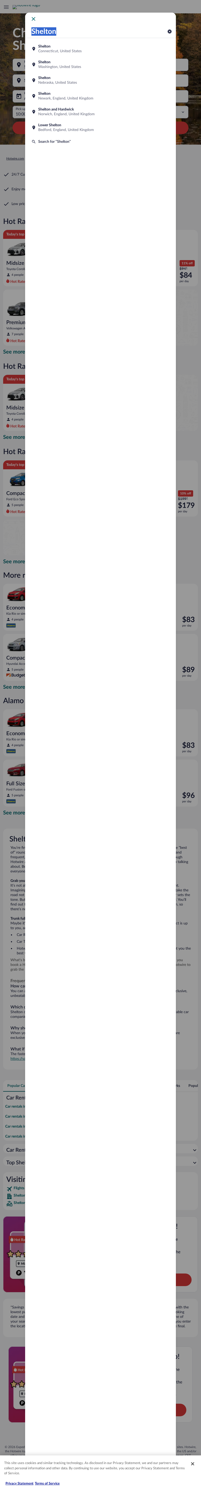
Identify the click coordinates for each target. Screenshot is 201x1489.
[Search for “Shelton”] (100, 141)
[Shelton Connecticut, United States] (100, 49)
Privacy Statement (19, 1483)
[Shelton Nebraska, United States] (100, 80)
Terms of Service (47, 1483)
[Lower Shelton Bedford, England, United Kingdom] (100, 127)
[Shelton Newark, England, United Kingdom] (100, 96)
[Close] (192, 1464)
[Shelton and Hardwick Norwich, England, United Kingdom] (100, 112)
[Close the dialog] (33, 19)
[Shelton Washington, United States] (100, 64)
